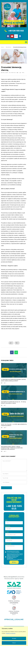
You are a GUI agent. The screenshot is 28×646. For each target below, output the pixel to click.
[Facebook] (8, 36)
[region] (14, 636)
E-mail (7, 532)
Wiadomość (8, 544)
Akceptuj (14, 638)
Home (2, 47)
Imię (6, 520)
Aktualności (8, 47)
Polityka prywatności (10, 633)
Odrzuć (14, 643)
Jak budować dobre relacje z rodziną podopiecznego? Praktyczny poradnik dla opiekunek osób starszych (11, 448)
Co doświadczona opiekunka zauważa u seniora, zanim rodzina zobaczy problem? (13, 380)
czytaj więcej (19, 559)
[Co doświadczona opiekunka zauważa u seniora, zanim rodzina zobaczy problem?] (14, 370)
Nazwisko (7, 526)
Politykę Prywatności (15, 552)
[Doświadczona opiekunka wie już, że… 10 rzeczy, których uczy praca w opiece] (14, 392)
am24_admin (5, 72)
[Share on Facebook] (12, 352)
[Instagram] (16, 36)
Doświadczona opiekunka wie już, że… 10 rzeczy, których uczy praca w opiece (13, 402)
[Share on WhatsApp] (16, 352)
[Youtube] (12, 36)
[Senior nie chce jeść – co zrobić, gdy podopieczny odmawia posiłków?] (14, 415)
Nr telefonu (8, 538)
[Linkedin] (20, 36)
